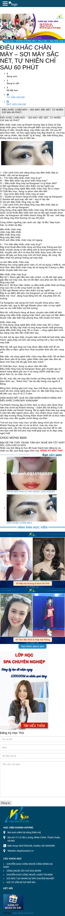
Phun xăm (42, 41)
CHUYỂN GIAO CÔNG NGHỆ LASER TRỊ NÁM (29, 874)
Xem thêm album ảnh (32, 646)
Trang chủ (8, 41)
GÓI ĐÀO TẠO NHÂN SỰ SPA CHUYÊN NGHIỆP (30, 878)
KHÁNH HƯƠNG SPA (26, 41)
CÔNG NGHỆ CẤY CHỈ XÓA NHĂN (23, 870)
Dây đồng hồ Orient (23, 913)
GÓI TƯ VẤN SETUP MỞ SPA (21, 882)
